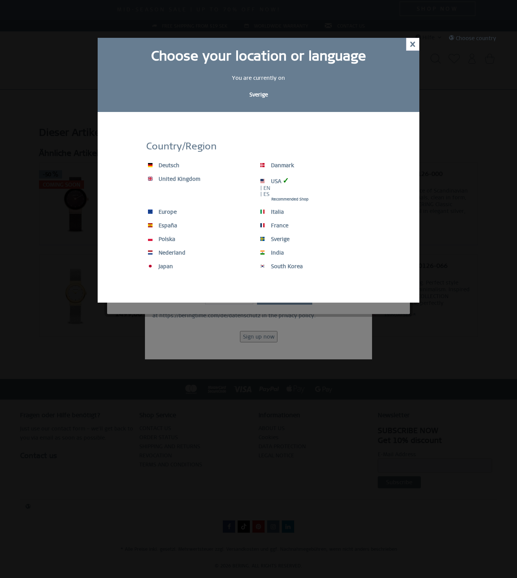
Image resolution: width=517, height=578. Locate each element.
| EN (265, 188)
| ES (264, 194)
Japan (165, 266)
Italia (276, 212)
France (278, 225)
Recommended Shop (289, 199)
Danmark (281, 165)
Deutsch (168, 165)
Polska (166, 239)
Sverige (279, 239)
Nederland (171, 253)
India (276, 253)
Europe (167, 212)
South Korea (286, 266)
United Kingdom (178, 179)
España (167, 225)
